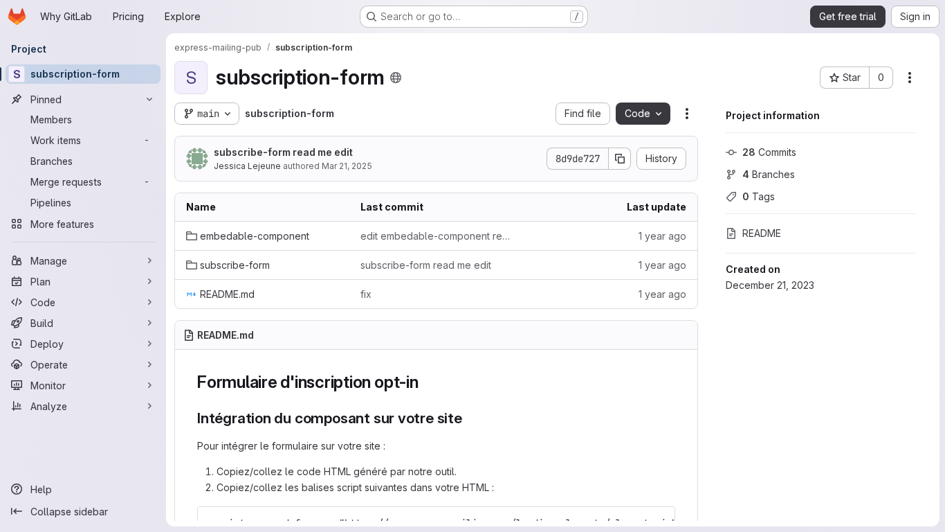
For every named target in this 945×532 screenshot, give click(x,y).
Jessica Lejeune (247, 166)
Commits (769, 152)
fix (365, 294)
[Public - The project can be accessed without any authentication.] (395, 77)
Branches (768, 174)
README (761, 233)
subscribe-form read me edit (283, 152)
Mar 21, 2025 (347, 166)
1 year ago (662, 236)
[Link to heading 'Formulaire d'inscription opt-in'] (428, 382)
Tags (758, 196)
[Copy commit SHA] (620, 159)
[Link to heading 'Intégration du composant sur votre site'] (470, 418)
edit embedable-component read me (436, 236)
